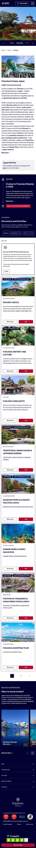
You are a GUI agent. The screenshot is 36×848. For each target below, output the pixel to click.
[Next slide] (33, 753)
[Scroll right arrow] (33, 43)
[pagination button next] (30, 676)
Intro (5, 43)
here (4, 168)
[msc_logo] (5, 3)
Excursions (20, 43)
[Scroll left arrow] (3, 43)
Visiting (12, 43)
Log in (6, 271)
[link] (6, 744)
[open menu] (33, 3)
